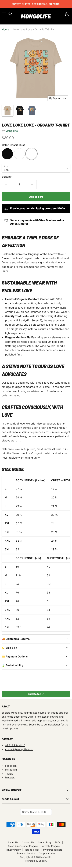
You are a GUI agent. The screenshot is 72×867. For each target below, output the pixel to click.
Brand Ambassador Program (23, 846)
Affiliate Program (51, 846)
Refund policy (31, 849)
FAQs (57, 842)
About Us (13, 842)
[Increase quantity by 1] (32, 184)
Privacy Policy (13, 849)
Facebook (11, 765)
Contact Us (28, 842)
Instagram (11, 769)
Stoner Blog (44, 842)
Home (5, 29)
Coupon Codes (47, 853)
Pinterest (10, 777)
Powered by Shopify (36, 860)
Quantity (7, 177)
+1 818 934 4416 (15, 745)
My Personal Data (52, 849)
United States (34, 812)
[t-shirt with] (7, 110)
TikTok (9, 773)
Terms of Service (26, 853)
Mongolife (11, 130)
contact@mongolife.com (19, 749)
